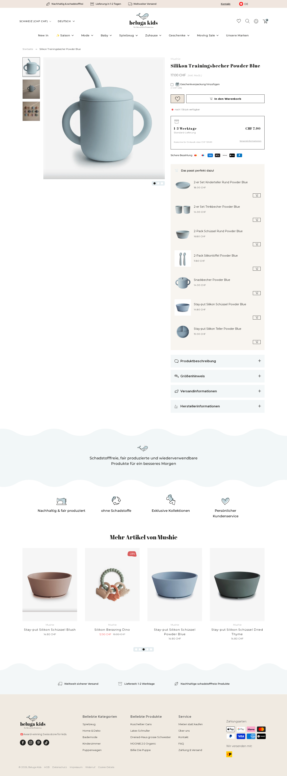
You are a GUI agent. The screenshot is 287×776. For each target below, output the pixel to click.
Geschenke (177, 35)
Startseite (27, 49)
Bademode (90, 737)
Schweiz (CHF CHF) (34, 21)
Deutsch (64, 21)
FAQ (181, 743)
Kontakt (225, 3)
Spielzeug (126, 35)
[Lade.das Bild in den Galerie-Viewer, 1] (31, 67)
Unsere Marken (237, 35)
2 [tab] (158, 183)
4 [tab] (147, 649)
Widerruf (90, 767)
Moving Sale (206, 35)
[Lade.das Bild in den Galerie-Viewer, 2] (31, 89)
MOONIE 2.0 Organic (143, 743)
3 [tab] (162, 183)
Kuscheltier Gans (141, 724)
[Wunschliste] (239, 21)
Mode (85, 35)
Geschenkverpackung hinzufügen (200, 84)
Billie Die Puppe (140, 750)
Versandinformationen (250, 141)
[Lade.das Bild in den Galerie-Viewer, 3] (31, 111)
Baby (104, 35)
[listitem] (65, 4)
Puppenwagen (92, 750)
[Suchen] (247, 21)
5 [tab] (151, 649)
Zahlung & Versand (190, 750)
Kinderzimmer (92, 743)
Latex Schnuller (140, 730)
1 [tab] (154, 183)
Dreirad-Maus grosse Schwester (150, 737)
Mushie (175, 59)
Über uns (184, 730)
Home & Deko (92, 730)
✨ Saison (63, 35)
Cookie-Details (106, 767)
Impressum (76, 767)
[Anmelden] (256, 22)
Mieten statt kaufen (190, 724)
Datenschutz (59, 767)
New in (43, 35)
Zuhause (151, 35)
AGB (47, 767)
